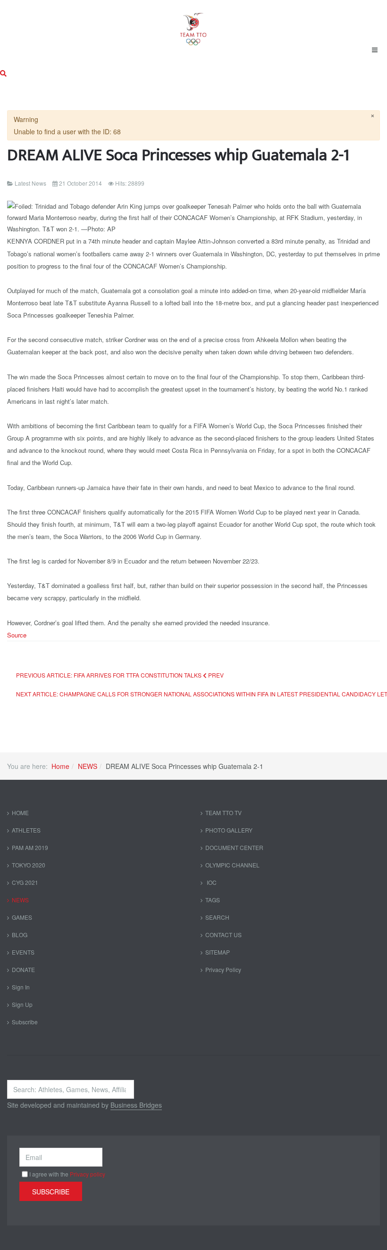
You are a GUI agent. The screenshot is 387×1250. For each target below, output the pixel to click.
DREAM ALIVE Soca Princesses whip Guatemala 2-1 (178, 155)
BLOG (19, 935)
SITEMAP (217, 952)
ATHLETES (26, 830)
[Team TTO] (193, 24)
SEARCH (217, 917)
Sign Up (22, 1004)
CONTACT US (223, 935)
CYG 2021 (25, 882)
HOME (20, 813)
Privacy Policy (223, 969)
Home (60, 766)
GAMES (22, 917)
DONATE (23, 969)
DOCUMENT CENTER (234, 847)
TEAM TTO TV (223, 813)
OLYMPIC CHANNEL (232, 865)
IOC (211, 882)
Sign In (21, 987)
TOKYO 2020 (28, 865)
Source (16, 634)
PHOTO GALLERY (228, 830)
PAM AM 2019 (30, 847)
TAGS (212, 900)
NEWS (87, 766)
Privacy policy (87, 1174)
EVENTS (23, 952)
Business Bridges (136, 1105)
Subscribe (25, 1022)
